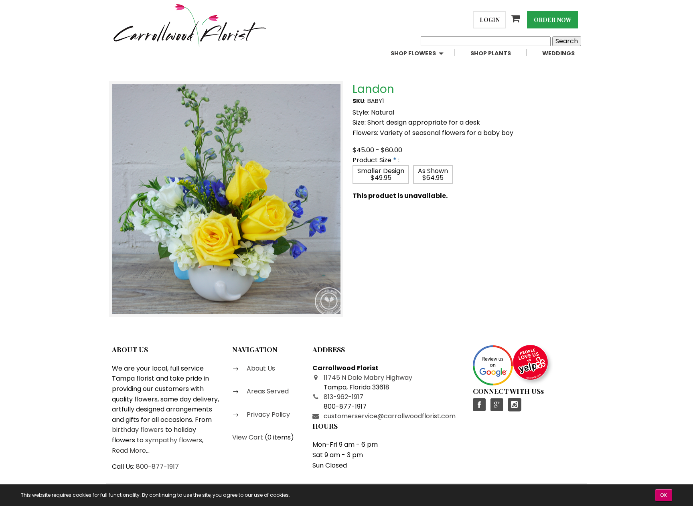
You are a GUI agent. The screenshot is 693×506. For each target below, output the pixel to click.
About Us (260, 368)
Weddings (558, 53)
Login (490, 20)
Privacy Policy (267, 414)
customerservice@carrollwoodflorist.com (390, 416)
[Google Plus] (496, 404)
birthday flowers (138, 429)
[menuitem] (424, 53)
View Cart (247, 437)
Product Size (372, 160)
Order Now (552, 20)
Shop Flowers (413, 53)
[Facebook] (479, 404)
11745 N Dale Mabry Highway (368, 377)
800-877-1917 (157, 466)
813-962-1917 (343, 396)
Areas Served (267, 391)
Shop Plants (490, 53)
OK (663, 495)
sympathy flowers (173, 440)
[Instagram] (514, 404)
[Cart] (516, 18)
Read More (129, 450)
